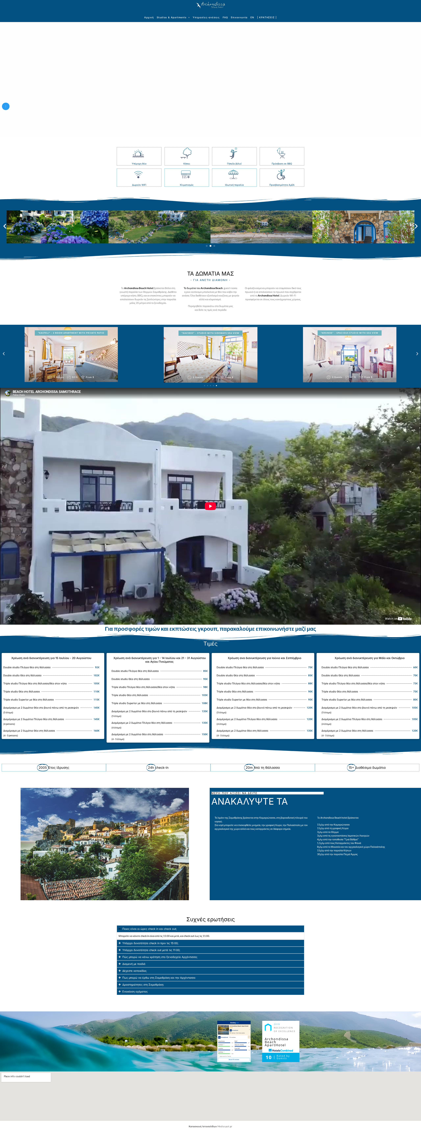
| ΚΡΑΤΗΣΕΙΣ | (267, 17)
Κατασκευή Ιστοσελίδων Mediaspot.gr (210, 1126)
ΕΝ (252, 17)
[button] (5, 226)
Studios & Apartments (172, 17)
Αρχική (149, 17)
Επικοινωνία (239, 17)
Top (413, 1124)
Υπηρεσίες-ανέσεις (206, 17)
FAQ (225, 17)
